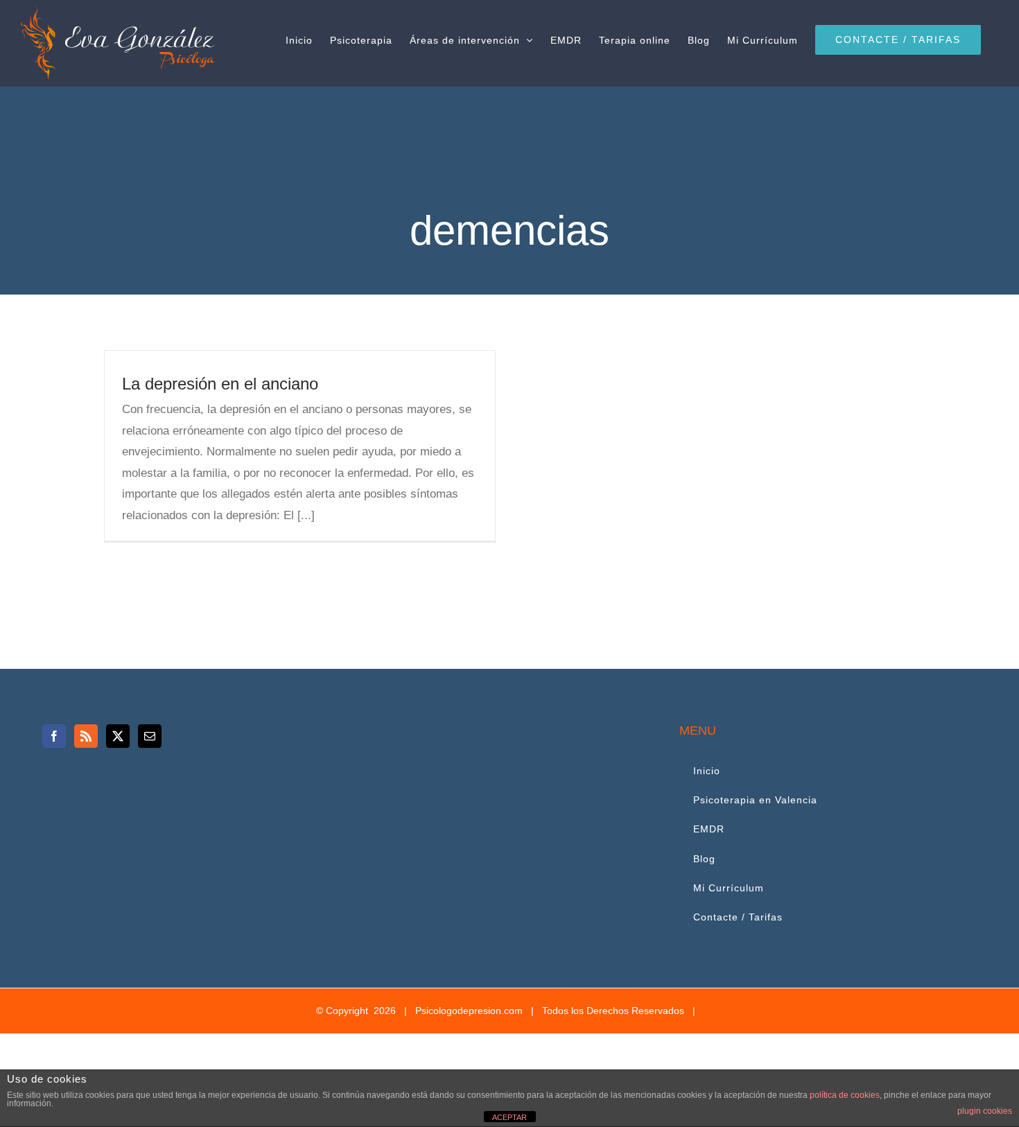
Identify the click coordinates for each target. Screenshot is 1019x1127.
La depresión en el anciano (220, 383)
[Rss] (86, 736)
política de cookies (845, 1095)
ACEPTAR (509, 1117)
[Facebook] (54, 736)
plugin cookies (984, 1111)
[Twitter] (118, 736)
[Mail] (150, 736)
